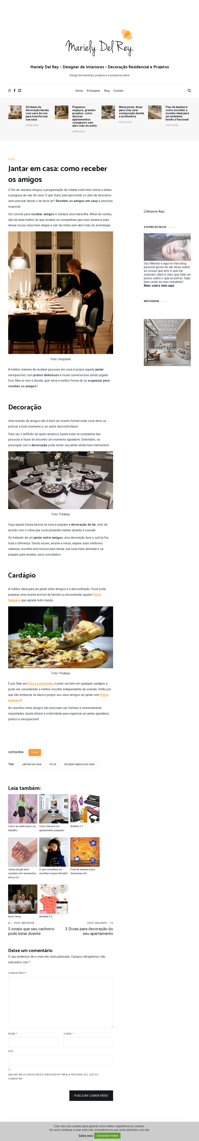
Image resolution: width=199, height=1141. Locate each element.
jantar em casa (31, 764)
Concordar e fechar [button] (107, 1135)
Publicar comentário (91, 1095)
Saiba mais (86, 1135)
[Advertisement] (99, 12)
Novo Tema (14, 916)
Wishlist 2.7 (76, 826)
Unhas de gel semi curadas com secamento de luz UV (22, 873)
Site (11, 1051)
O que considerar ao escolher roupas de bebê (53, 871)
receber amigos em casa (79, 764)
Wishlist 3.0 (45, 916)
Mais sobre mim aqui (159, 285)
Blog (107, 90)
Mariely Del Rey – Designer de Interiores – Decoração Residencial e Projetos (99, 67)
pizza (53, 764)
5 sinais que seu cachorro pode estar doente (31, 929)
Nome (12, 1033)
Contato (118, 90)
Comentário (17, 973)
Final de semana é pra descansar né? (82, 871)
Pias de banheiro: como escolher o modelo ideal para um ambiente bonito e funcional (177, 113)
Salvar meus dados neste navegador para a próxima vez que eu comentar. (53, 1076)
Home (79, 90)
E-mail (69, 1033)
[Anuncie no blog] (154, 211)
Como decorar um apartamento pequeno (51, 828)
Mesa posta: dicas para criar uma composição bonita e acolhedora (131, 111)
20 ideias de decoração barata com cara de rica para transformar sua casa (37, 113)
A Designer (93, 90)
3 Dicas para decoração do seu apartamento (89, 929)
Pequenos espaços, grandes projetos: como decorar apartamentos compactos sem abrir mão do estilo (84, 116)
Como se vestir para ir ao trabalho (22, 828)
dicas (11, 159)
